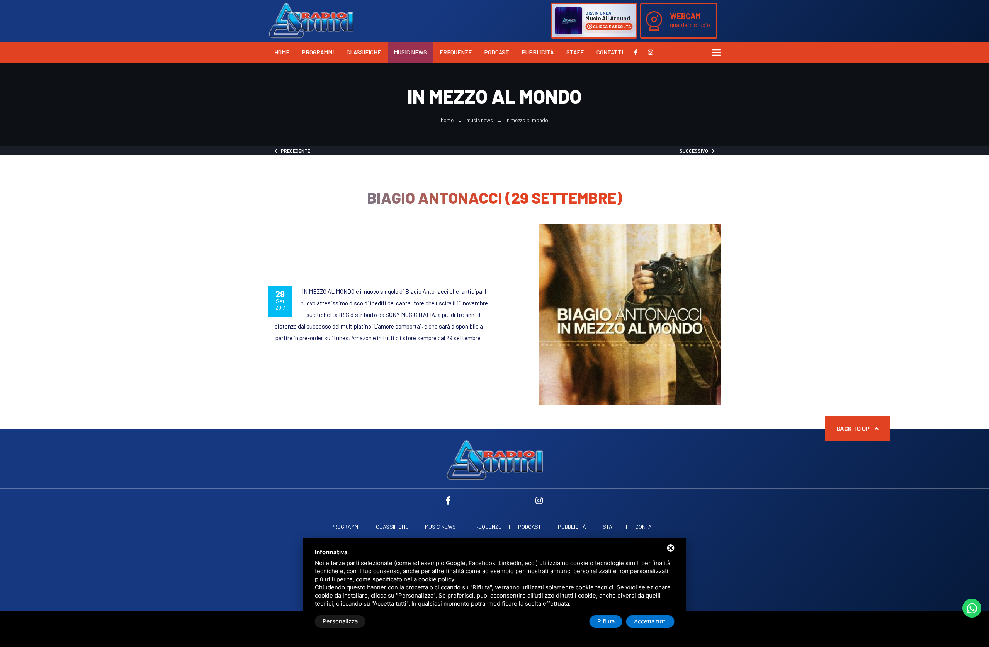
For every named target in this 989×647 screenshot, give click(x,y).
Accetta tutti (650, 621)
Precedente (293, 151)
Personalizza (340, 621)
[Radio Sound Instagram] (650, 52)
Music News (410, 52)
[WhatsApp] (971, 608)
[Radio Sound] (310, 20)
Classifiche (364, 52)
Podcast (496, 52)
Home (281, 52)
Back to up (853, 428)
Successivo (696, 151)
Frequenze (456, 52)
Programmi (318, 52)
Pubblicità (538, 52)
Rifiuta (606, 621)
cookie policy (436, 579)
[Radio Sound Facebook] (635, 52)
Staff (575, 52)
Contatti (609, 52)
